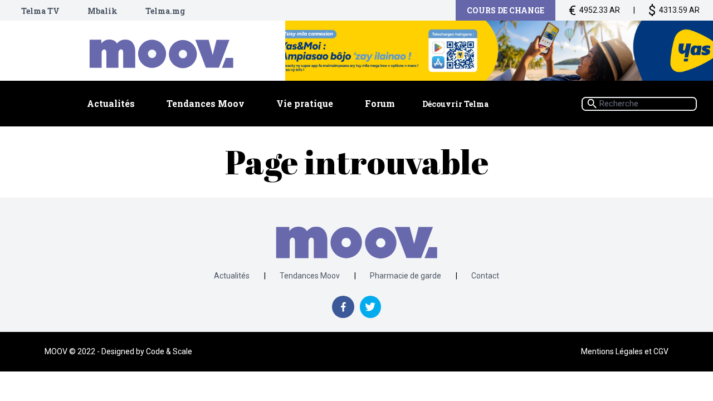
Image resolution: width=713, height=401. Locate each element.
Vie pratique (304, 103)
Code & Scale (169, 351)
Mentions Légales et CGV (624, 351)
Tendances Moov (206, 103)
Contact (485, 275)
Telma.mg (165, 11)
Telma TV (40, 11)
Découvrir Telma (455, 104)
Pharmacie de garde (405, 275)
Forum (380, 103)
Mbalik (102, 11)
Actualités (111, 103)
